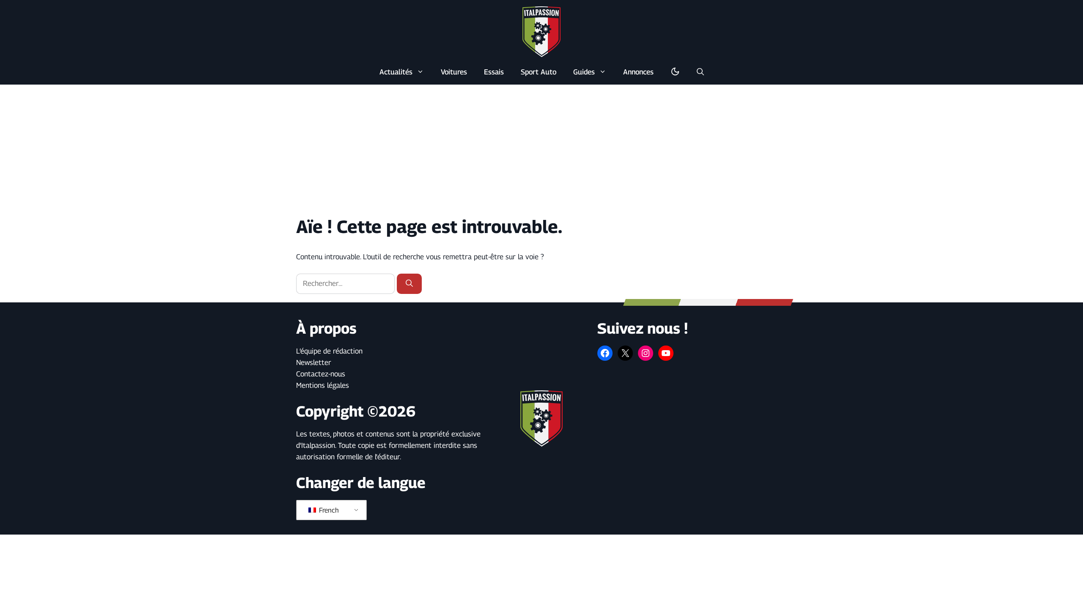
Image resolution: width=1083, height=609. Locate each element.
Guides (584, 72)
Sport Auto (538, 72)
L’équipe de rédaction (329, 351)
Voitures (454, 72)
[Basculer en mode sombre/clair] (675, 72)
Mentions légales (322, 385)
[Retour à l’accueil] (541, 31)
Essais (494, 72)
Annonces (638, 72)
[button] (700, 72)
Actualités (395, 72)
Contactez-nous (320, 374)
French (328, 510)
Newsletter (313, 362)
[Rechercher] (409, 284)
